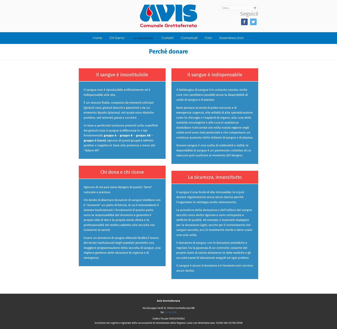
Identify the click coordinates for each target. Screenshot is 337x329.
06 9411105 (171, 312)
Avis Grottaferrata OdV (168, 15)
